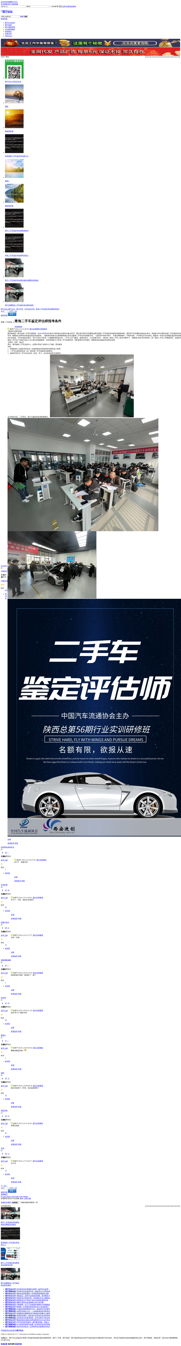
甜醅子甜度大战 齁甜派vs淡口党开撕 (30, 1302)
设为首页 (4, 2)
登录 (60, 6)
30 (8, 890)
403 (6, 571)
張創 (2, 1073)
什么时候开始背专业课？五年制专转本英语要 (33, 1324)
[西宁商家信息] (10, 1291)
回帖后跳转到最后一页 (29, 1202)
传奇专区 (8, 34)
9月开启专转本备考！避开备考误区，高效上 (33, 1322)
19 (6, 928)
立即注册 (66, 6)
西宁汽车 (19, 309)
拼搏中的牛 (5, 922)
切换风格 (14, 4)
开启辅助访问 (6, 4)
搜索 (22, 16)
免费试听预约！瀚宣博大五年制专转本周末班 (33, 1315)
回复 (9, 839)
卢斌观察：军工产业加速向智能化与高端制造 (33, 1304)
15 (8, 928)
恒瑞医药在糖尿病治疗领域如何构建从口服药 (33, 1313)
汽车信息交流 (30, 309)
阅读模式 (43, 329)
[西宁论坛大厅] (10, 1289)
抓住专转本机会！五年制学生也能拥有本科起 (33, 1326)
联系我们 (8, 31)
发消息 (6, 596)
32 (8, 1078)
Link (12, 1196)
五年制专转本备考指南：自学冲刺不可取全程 (33, 1318)
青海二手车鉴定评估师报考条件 (47, 309)
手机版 (3, 1330)
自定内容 (176, 57)
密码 (28, 6)
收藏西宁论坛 (13, 2)
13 (6, 1154)
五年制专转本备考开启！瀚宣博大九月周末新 (33, 1291)
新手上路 (4, 860)
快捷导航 (4, 19)
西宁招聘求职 (10, 27)
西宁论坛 (10, 23)
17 (6, 965)
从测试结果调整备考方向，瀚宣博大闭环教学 (33, 1309)
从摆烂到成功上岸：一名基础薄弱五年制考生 (33, 1311)
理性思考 (4, 1110)
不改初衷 (4, 885)
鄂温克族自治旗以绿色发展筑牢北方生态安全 (33, 1320)
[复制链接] (18, 327)
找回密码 (72, 6)
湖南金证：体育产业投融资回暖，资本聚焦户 (33, 1296)
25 (8, 1116)
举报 (16, 843)
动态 (8, 36)
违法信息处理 (11, 1330)
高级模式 (4, 1194)
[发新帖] (12, 315)
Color (4, 1196)
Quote (17, 1196)
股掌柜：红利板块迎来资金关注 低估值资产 (33, 1307)
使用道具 (11, 843)
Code (21, 1196)
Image (9, 1196)
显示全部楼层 (35, 329)
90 (4, 571)
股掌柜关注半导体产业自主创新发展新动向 (32, 1300)
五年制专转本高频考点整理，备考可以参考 (32, 1289)
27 (6, 890)
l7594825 (4, 566)
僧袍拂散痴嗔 (6, 960)
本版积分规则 (6, 1202)
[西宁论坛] (7, 11)
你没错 (3, 998)
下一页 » (4, 1186)
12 (6, 853)
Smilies (25, 1196)
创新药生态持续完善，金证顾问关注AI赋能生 (33, 1298)
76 (2, 571)
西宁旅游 (8, 25)
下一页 (14, 311)
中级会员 (4, 581)
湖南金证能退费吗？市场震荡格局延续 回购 (33, 1293)
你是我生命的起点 (7, 847)
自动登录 (54, 6)
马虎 (2, 1148)
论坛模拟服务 (10, 29)
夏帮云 (3, 1035)
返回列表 (4, 315)
